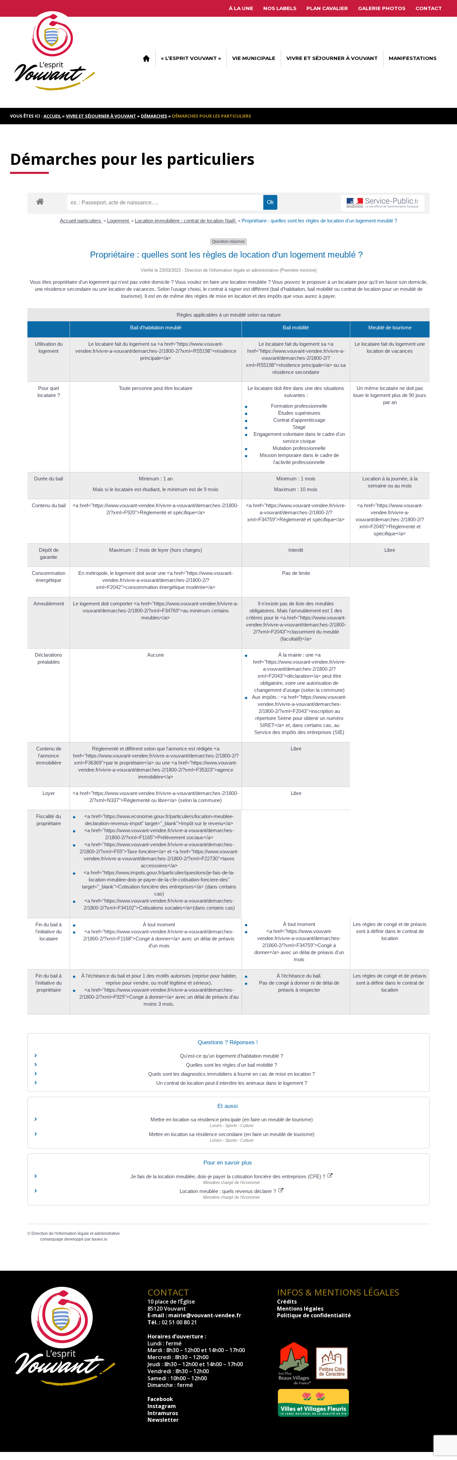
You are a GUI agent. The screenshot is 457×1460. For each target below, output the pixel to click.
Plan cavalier (327, 8)
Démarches (154, 116)
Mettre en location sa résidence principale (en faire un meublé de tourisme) (232, 1119)
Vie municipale (253, 58)
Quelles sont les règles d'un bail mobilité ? (231, 1065)
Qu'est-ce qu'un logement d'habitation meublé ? (231, 1056)
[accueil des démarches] (40, 201)
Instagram (162, 1406)
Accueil (146, 58)
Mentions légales (300, 1308)
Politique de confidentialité (314, 1315)
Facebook (160, 1399)
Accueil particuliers (81, 220)
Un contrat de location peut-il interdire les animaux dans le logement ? (231, 1083)
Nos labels (279, 8)
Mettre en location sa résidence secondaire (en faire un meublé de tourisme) (231, 1134)
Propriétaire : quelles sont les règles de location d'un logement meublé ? (319, 220)
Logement (118, 220)
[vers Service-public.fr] (383, 203)
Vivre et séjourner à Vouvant (332, 58)
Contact (429, 8)
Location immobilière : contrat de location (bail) (186, 220)
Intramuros (163, 1413)
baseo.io (99, 1239)
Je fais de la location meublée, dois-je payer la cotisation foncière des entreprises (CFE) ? (228, 1176)
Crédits (287, 1301)
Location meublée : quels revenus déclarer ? (228, 1191)
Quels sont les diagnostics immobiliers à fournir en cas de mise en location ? (231, 1074)
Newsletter (163, 1419)
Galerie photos (381, 8)
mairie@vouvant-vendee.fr (204, 1315)
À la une (241, 8)
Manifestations (413, 58)
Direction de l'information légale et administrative (75, 1233)
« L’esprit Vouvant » (191, 58)
